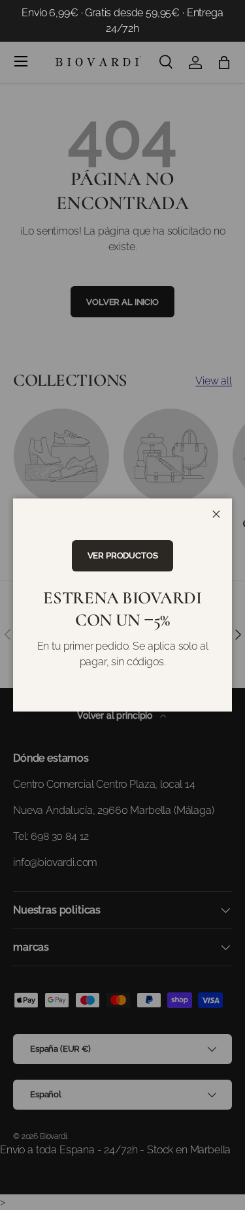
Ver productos (123, 555)
